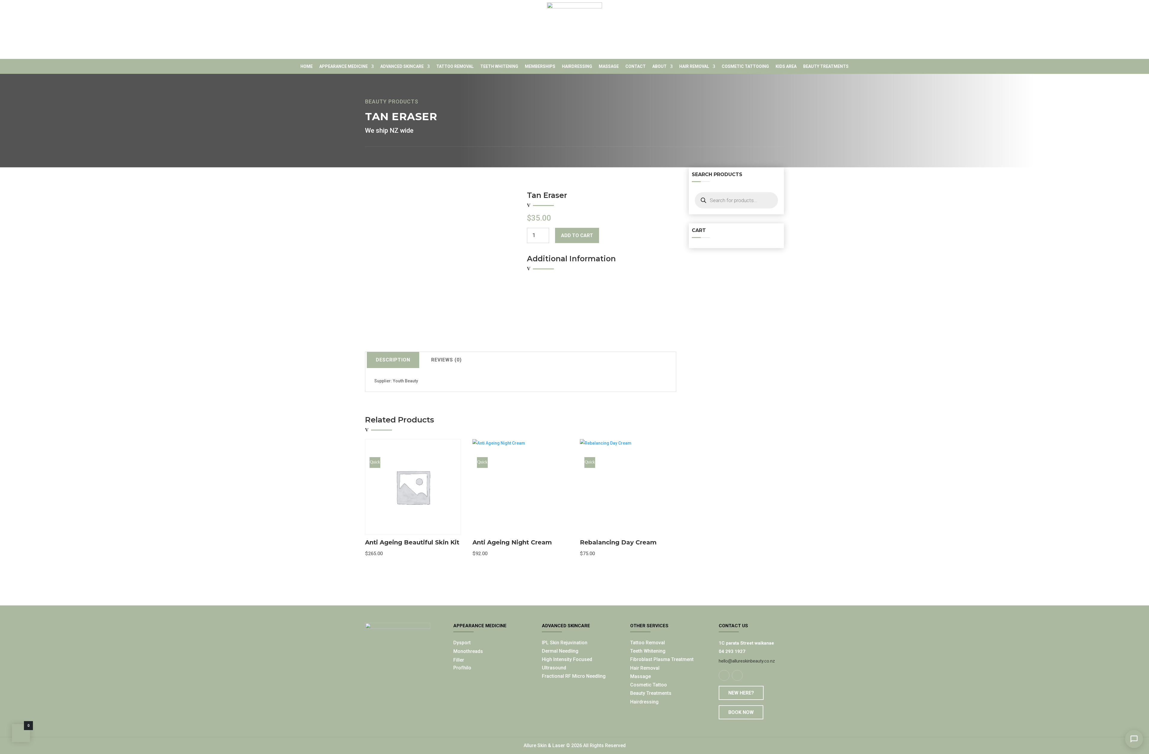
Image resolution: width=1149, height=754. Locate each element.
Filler (458, 660)
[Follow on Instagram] (737, 675)
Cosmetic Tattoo (648, 685)
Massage (609, 66)
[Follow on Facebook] (724, 675)
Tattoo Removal (455, 66)
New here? (741, 693)
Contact (635, 66)
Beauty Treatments (650, 693)
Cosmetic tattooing (745, 66)
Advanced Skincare (402, 66)
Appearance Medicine (343, 66)
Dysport (462, 642)
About (659, 66)
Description (393, 360)
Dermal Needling (560, 651)
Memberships (540, 66)
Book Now (741, 712)
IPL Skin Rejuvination (564, 642)
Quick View (375, 464)
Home (306, 66)
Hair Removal (694, 66)
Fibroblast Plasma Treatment (662, 659)
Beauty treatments (826, 66)
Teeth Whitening (499, 66)
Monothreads (468, 651)
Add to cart (577, 235)
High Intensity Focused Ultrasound (567, 663)
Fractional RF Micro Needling (574, 676)
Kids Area (786, 66)
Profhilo (462, 668)
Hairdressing (577, 66)
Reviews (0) (446, 360)
